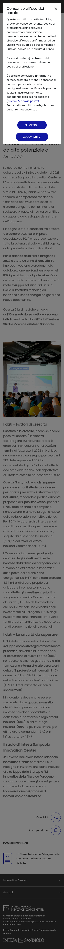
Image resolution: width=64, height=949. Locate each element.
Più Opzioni (32, 125)
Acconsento (32, 136)
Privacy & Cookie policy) (23, 101)
